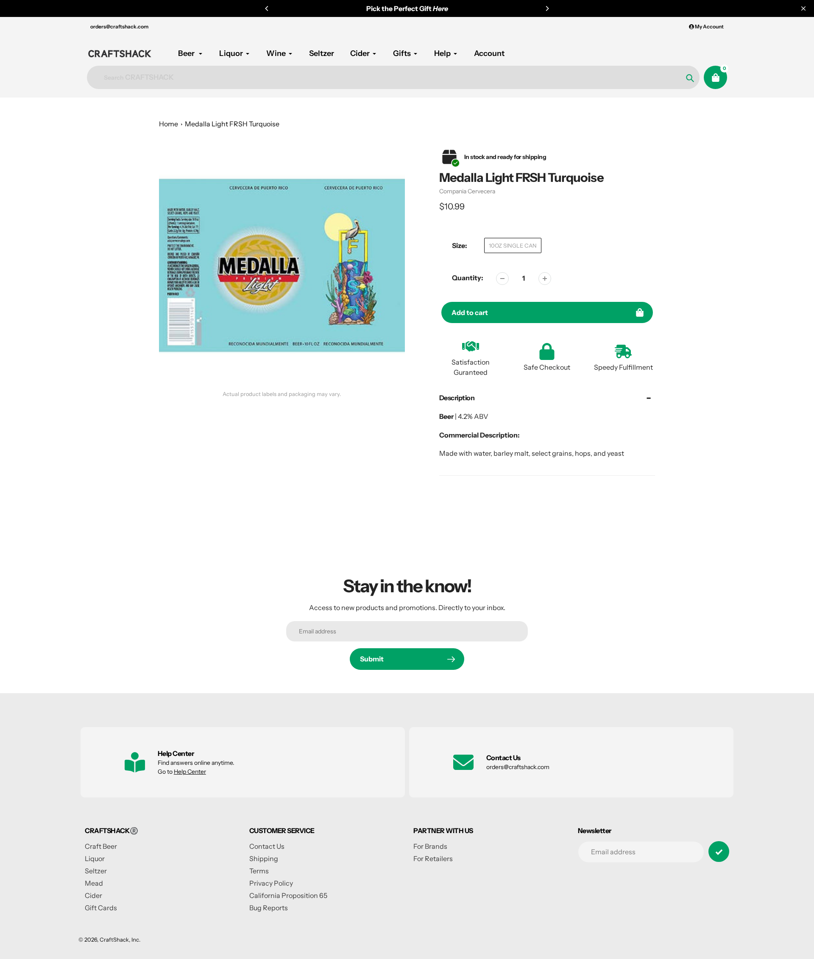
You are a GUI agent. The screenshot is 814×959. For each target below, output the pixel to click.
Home (168, 124)
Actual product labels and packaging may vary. (282, 394)
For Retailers (433, 858)
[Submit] (718, 851)
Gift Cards (101, 907)
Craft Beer (101, 846)
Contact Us (266, 846)
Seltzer (96, 871)
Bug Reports (268, 907)
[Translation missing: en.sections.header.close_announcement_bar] (803, 8)
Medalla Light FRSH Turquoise (232, 124)
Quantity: (467, 277)
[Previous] (267, 8)
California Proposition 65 (288, 895)
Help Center (190, 771)
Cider (93, 895)
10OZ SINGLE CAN (513, 245)
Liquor (95, 858)
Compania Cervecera (467, 191)
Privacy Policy (271, 883)
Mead (94, 883)
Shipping (263, 858)
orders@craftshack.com (119, 26)
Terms (259, 871)
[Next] (547, 8)
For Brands (430, 846)
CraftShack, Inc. (120, 939)
